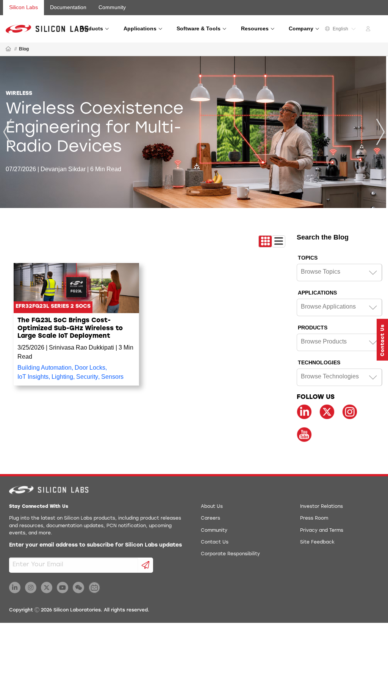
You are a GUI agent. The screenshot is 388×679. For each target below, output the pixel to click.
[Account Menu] (369, 30)
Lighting (62, 376)
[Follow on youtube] (304, 434)
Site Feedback (317, 542)
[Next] (380, 132)
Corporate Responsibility (230, 554)
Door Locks (90, 367)
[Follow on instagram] (349, 411)
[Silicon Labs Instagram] (30, 587)
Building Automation (44, 367)
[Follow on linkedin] (304, 411)
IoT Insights (32, 376)
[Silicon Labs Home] (8, 49)
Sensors (112, 376)
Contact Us (214, 542)
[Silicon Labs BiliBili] (94, 587)
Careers (210, 518)
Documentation (68, 7)
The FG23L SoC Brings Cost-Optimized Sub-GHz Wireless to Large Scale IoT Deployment (70, 328)
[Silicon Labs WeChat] (78, 587)
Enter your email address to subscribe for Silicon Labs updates (95, 545)
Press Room (314, 518)
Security (87, 376)
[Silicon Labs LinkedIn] (14, 587)
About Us (212, 506)
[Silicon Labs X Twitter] (46, 587)
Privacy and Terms (321, 530)
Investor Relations (321, 506)
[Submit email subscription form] (145, 565)
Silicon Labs (23, 7)
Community (112, 7)
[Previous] (7, 132)
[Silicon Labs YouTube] (62, 587)
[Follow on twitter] (327, 411)
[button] (382, 340)
